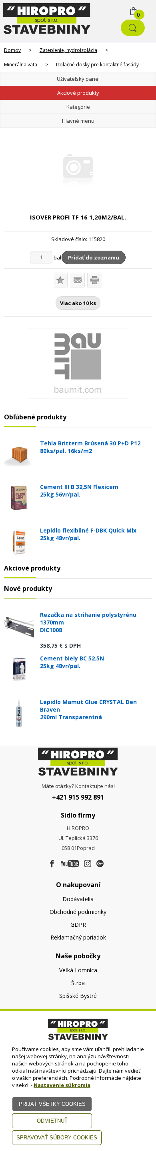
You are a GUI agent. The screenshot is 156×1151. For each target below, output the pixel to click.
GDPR (78, 924)
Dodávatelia (78, 899)
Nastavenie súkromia (62, 1085)
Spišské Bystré (78, 995)
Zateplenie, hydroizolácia (68, 50)
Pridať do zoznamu (93, 257)
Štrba (78, 983)
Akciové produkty (78, 92)
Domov (12, 50)
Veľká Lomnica (78, 970)
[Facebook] (52, 864)
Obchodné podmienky (78, 912)
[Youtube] (70, 864)
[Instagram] (87, 864)
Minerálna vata (20, 64)
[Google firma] (100, 864)
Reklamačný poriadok (78, 937)
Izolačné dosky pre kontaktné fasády (97, 64)
